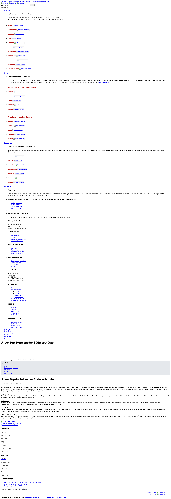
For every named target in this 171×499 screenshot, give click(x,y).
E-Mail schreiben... (62, 497)
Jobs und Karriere (17, 241)
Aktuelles (14, 309)
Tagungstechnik (16, 262)
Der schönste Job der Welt (13, 486)
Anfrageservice (16, 203)
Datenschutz (37, 497)
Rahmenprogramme (11, 368)
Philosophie (15, 235)
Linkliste (14, 315)
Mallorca (7, 10)
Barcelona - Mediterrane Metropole (22, 87)
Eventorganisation (17, 252)
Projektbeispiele (16, 290)
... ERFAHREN (151, 494)
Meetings (7, 329)
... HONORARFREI (150, 492)
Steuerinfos (15, 311)
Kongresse (7, 334)
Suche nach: (5, 5)
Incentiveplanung (17, 253)
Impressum (28, 497)
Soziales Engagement (18, 239)
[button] (4, 7)
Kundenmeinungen (17, 298)
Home (6, 366)
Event (17, 293)
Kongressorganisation (18, 261)
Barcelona (7, 371)
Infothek (14, 308)
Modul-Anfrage (16, 208)
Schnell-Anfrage (16, 206)
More (6, 73)
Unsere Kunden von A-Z (19, 300)
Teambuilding (19, 297)
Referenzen (15, 288)
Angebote (7, 186)
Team (13, 237)
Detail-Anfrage (16, 204)
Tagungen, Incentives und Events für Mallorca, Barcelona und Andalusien (25, 1)
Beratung (14, 248)
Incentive (18, 295)
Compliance (15, 313)
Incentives (7, 331)
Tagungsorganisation (18, 250)
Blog (5, 338)
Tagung (17, 291)
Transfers (14, 264)
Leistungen (8, 143)
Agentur (7, 210)
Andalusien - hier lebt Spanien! (20, 117)
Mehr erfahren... (105, 82)
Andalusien (8, 373)
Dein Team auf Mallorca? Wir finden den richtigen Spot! (23, 482)
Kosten (13, 266)
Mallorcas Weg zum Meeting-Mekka (16, 484)
